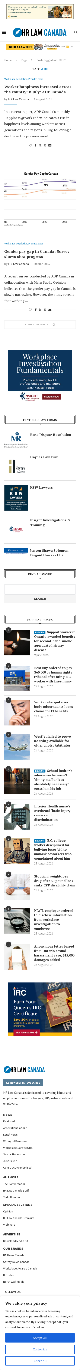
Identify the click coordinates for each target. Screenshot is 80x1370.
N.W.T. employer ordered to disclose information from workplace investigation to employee (53, 919)
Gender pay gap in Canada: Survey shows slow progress (37, 254)
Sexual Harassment (15, 1154)
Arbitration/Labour (15, 1127)
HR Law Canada (18, 99)
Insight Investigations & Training (50, 522)
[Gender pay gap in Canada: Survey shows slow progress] (40, 200)
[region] (40, 1333)
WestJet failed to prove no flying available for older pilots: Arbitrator (52, 740)
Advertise (11, 1234)
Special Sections (17, 1204)
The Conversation (14, 1183)
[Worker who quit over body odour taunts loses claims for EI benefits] (17, 712)
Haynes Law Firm (44, 457)
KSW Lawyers (41, 487)
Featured (9, 1121)
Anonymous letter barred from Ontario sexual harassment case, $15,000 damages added (54, 953)
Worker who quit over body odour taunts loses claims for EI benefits (53, 706)
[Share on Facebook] (35, 145)
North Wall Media (13, 1281)
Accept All (40, 1338)
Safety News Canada (16, 1261)
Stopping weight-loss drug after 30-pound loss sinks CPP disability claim (54, 880)
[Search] (76, 33)
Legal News (10, 1134)
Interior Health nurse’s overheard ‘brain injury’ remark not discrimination (52, 813)
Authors (10, 1177)
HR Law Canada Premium (18, 1217)
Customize (40, 1349)
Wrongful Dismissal (15, 1141)
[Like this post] (30, 145)
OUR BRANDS (13, 1248)
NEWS (7, 1114)
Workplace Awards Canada (20, 1268)
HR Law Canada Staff (16, 1190)
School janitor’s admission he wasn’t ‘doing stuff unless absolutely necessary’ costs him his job (53, 779)
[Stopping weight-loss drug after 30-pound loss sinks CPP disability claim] (17, 887)
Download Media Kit (15, 1240)
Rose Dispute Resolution (50, 434)
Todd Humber (11, 1197)
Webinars (9, 1224)
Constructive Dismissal (17, 1167)
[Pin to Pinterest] (45, 145)
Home (8, 60)
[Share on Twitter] (40, 145)
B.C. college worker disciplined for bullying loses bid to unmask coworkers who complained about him (53, 849)
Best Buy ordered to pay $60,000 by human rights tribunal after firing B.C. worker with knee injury (53, 674)
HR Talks (8, 1275)
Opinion (8, 1211)
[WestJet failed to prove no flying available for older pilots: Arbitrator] (17, 747)
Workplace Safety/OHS (18, 1147)
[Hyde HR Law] (40, 46)
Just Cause (10, 1160)
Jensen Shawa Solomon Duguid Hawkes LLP (49, 552)
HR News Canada (13, 1255)
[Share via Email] (49, 145)
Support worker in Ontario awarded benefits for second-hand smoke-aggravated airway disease (55, 641)
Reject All (40, 1361)
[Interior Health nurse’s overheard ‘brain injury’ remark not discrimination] (17, 817)
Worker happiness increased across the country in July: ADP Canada (37, 89)
